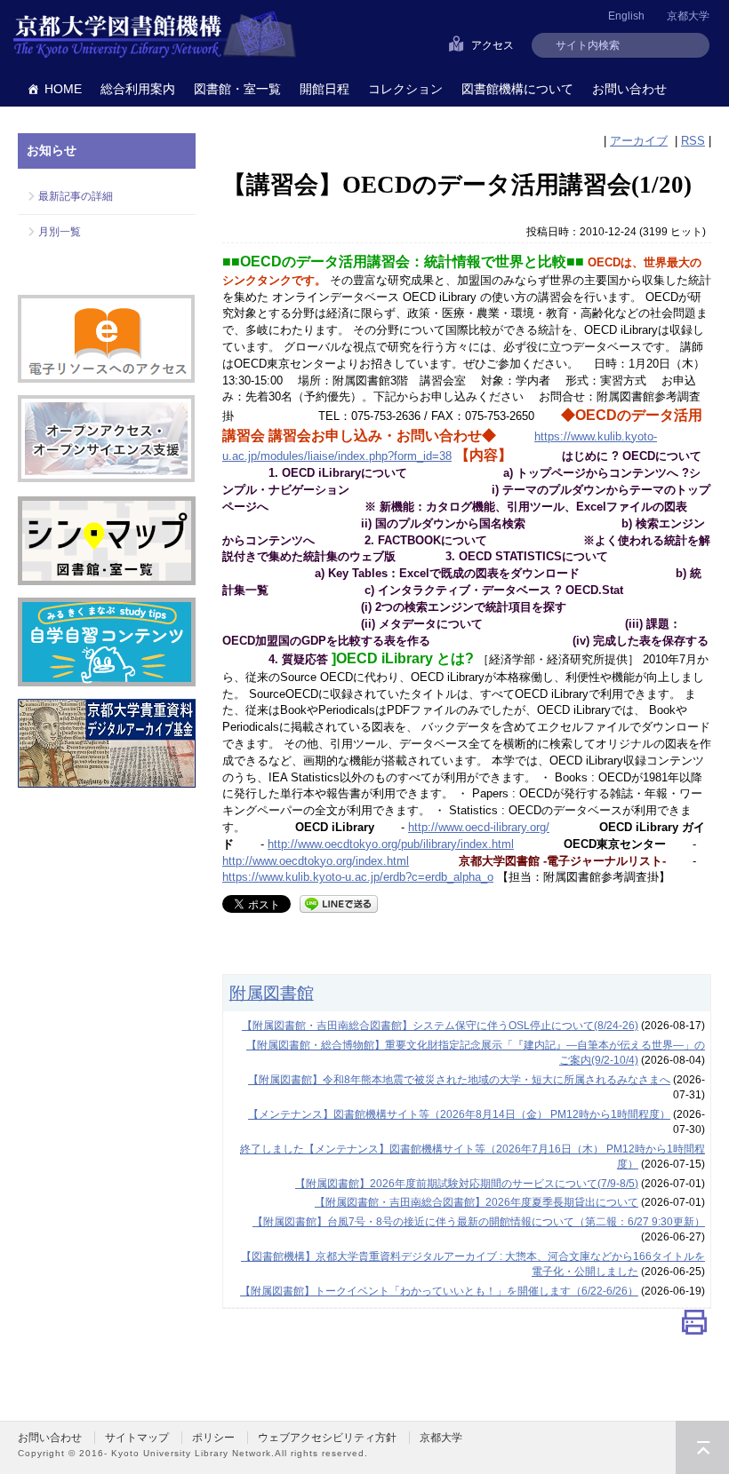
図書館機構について (517, 89)
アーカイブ (639, 140)
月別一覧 (59, 232)
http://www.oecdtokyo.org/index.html (315, 861)
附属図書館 (271, 992)
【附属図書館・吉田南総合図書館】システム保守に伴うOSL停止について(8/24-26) (440, 1025)
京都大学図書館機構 (154, 35)
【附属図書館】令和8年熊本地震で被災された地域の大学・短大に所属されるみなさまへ (459, 1080)
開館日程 (324, 89)
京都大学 (688, 16)
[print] (694, 1326)
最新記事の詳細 (75, 196)
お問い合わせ (629, 89)
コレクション (405, 89)
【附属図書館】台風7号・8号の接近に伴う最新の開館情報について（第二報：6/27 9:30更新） (478, 1222)
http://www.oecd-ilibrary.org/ (478, 827)
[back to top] (702, 1447)
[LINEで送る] (339, 902)
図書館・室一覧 (237, 89)
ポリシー (213, 1437)
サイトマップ (137, 1437)
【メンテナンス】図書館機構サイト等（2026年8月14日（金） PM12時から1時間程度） (459, 1114)
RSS (693, 140)
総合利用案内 (137, 89)
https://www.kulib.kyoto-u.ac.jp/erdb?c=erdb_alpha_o (357, 877)
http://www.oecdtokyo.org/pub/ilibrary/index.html (391, 844)
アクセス (492, 45)
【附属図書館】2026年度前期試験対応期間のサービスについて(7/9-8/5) (466, 1183)
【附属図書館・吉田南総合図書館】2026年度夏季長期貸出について (476, 1202)
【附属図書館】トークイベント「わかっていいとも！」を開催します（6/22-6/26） (439, 1291)
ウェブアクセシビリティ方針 (327, 1437)
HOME (63, 89)
